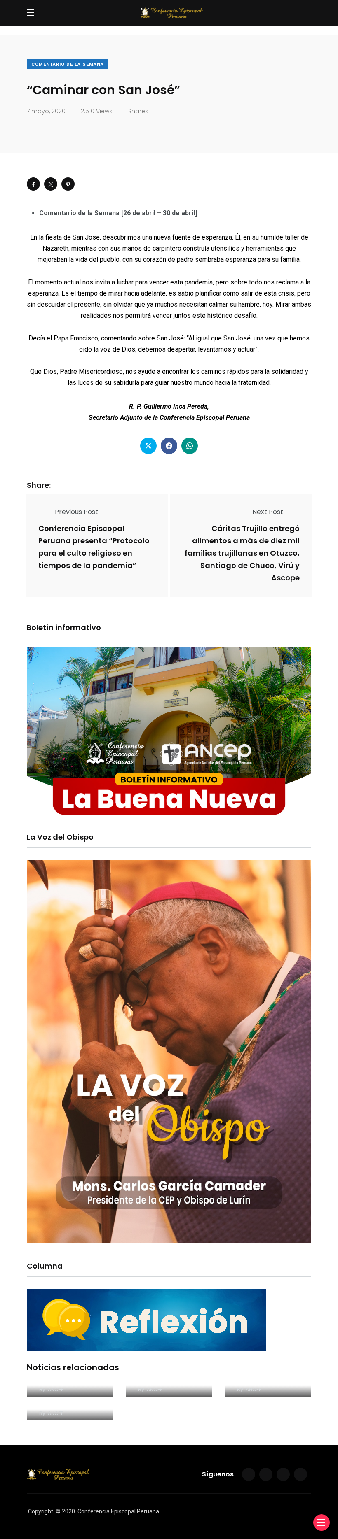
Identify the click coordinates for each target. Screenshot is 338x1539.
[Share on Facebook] (33, 184)
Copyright (40, 1511)
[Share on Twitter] (50, 184)
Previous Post (76, 512)
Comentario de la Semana (67, 64)
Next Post (267, 512)
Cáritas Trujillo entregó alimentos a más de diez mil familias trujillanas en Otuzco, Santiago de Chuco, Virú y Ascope (242, 553)
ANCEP (55, 1389)
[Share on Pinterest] (68, 184)
